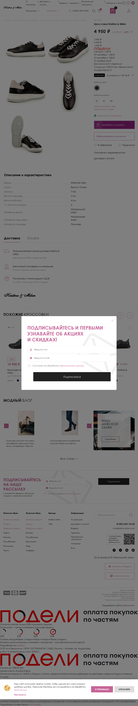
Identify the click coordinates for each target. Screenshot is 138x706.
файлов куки (20, 690)
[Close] (112, 320)
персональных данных (71, 365)
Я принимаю (102, 689)
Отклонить (124, 689)
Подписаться (72, 378)
